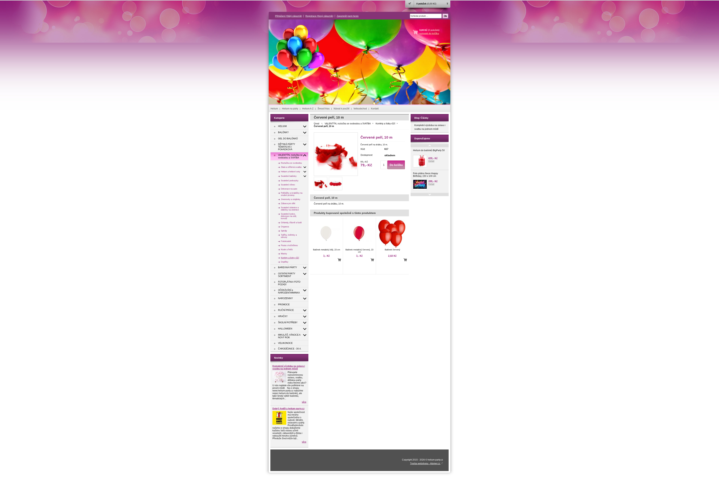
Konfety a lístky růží (385, 123)
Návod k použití (341, 108)
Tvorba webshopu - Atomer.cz (425, 463)
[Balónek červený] (392, 247)
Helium (274, 108)
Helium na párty (290, 108)
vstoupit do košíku (429, 33)
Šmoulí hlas (324, 108)
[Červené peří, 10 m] (320, 183)
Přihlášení (288, 16)
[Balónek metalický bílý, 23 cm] (326, 247)
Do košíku (396, 164)
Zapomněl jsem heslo (348, 16)
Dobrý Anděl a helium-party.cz (288, 408)
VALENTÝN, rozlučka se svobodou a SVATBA (348, 123)
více (304, 402)
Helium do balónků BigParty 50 (429, 150)
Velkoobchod (360, 108)
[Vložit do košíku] (339, 259)
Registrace (319, 16)
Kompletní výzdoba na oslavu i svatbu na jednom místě (288, 367)
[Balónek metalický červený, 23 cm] (359, 247)
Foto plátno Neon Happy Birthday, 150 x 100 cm (425, 174)
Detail (431, 161)
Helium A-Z (307, 108)
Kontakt (375, 108)
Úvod (316, 123)
